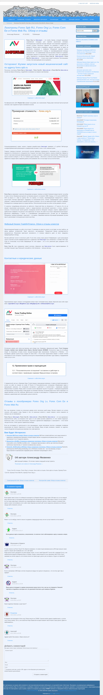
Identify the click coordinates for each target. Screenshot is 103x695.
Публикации (9, 23)
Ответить (10, 508)
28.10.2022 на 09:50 (15, 615)
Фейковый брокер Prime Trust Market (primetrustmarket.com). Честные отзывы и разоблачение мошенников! (88, 79)
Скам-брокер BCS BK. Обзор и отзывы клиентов (20, 480)
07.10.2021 (26, 34)
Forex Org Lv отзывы (27, 470)
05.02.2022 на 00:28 (15, 494)
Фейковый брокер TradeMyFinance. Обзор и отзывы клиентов (31, 224)
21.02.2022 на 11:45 (15, 545)
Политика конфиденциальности (67, 690)
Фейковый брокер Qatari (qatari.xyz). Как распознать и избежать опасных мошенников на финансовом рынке (88, 63)
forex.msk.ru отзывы (40, 470)
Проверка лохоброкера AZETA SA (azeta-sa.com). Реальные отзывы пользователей (86, 51)
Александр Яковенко (13, 34)
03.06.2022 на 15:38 (17, 583)
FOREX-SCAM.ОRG (32, 690)
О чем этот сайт (83, 3)
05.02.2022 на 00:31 (15, 516)
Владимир (13, 613)
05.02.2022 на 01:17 (17, 530)
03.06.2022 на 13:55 (15, 567)
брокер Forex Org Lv (29, 472)
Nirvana (51, 693)
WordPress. (57, 693)
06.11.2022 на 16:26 (15, 633)
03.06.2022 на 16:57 (15, 600)
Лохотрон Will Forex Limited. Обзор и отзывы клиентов (23, 435)
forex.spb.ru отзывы (52, 470)
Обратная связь (94, 3)
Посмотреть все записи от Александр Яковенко (29, 464)
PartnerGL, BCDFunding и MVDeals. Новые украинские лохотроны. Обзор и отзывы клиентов (34, 447)
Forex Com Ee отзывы (13, 470)
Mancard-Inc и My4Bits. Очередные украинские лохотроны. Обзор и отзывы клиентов (32, 441)
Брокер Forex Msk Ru (16, 472)
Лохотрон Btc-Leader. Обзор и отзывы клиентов (52, 480)
